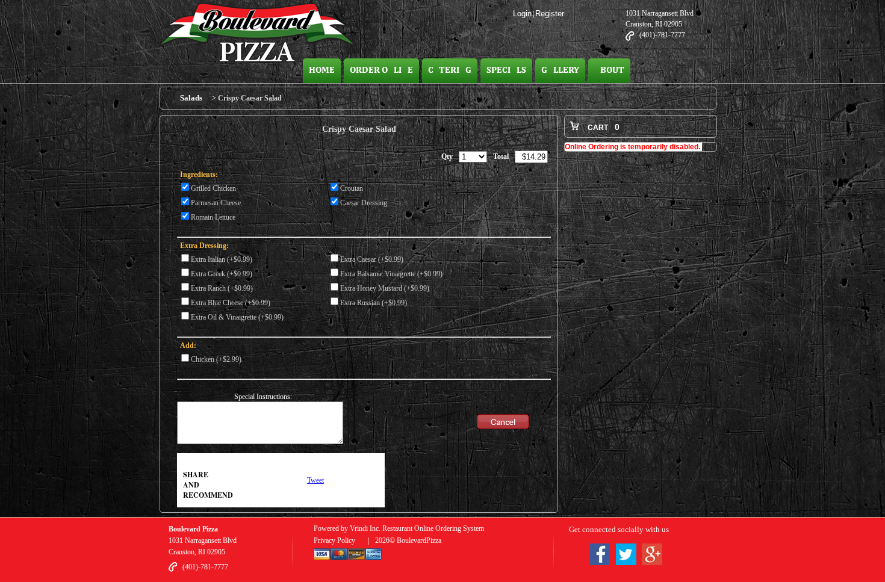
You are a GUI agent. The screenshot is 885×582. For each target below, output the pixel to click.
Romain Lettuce (213, 217)
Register (549, 13)
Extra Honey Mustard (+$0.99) (384, 288)
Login (522, 13)
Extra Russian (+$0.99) (373, 303)
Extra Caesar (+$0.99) (371, 259)
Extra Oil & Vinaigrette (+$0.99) (237, 317)
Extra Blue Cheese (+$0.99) (230, 303)
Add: (188, 345)
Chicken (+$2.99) (216, 359)
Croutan (351, 188)
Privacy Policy (334, 540)
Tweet (315, 480)
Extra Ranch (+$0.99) (222, 288)
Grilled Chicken (213, 188)
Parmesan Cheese (216, 203)
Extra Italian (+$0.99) (221, 259)
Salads (191, 97)
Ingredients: (199, 174)
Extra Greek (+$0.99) (221, 274)
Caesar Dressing (363, 203)
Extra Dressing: (204, 245)
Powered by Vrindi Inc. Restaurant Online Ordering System (399, 528)
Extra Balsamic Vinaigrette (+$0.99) (391, 274)
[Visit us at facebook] (599, 556)
